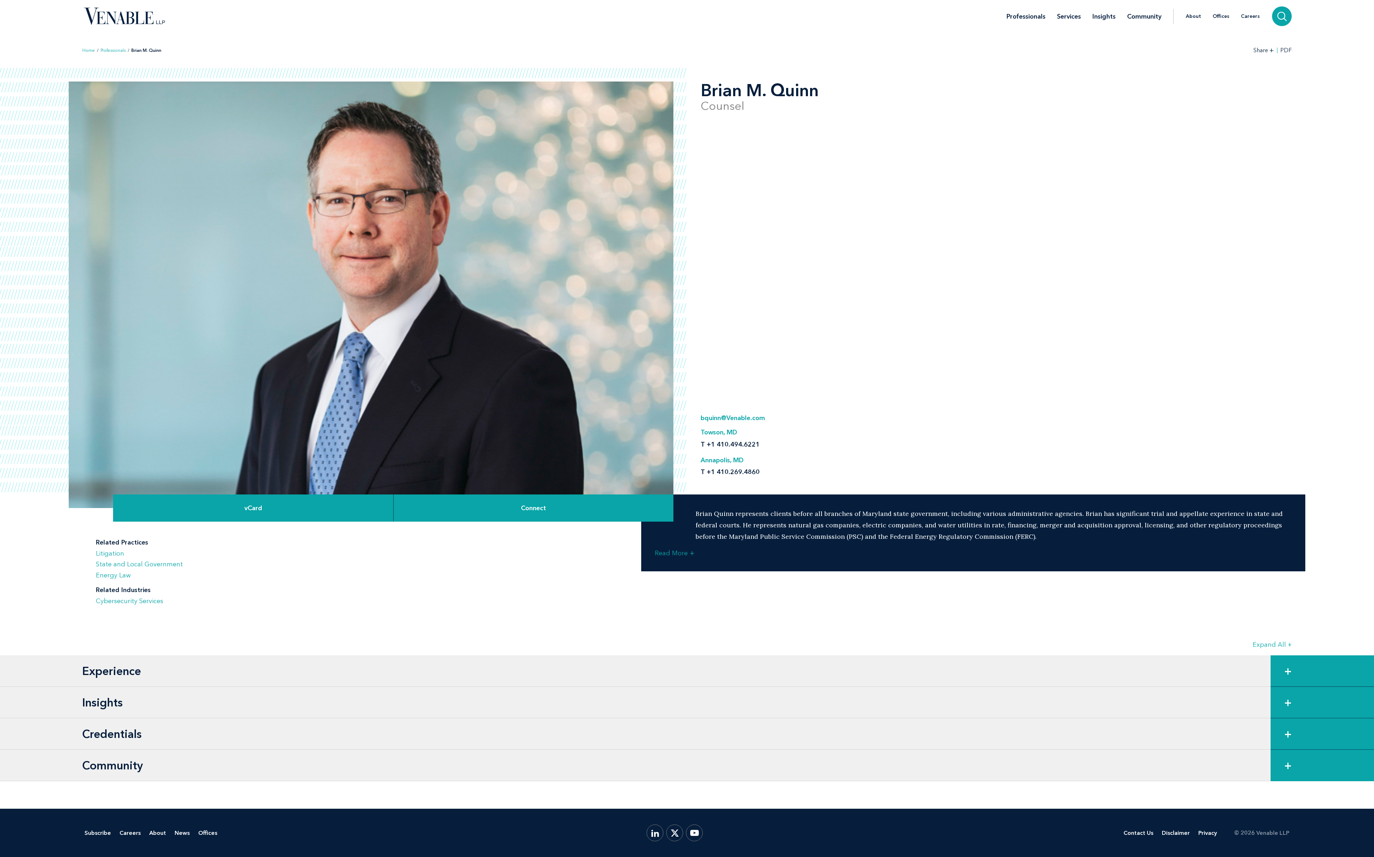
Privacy (1207, 832)
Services (1069, 16)
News (182, 832)
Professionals (1026, 16)
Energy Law (113, 575)
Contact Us (1138, 832)
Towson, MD (719, 432)
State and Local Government (139, 564)
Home (88, 50)
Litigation (110, 553)
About (1193, 16)
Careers (1250, 16)
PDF (1286, 50)
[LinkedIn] (655, 832)
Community (1144, 16)
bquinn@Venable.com (733, 418)
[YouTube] (694, 832)
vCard (253, 508)
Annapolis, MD (722, 460)
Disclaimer (1176, 832)
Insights (1104, 16)
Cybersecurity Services (129, 601)
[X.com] (674, 832)
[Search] (1282, 16)
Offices (1221, 16)
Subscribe (97, 832)
